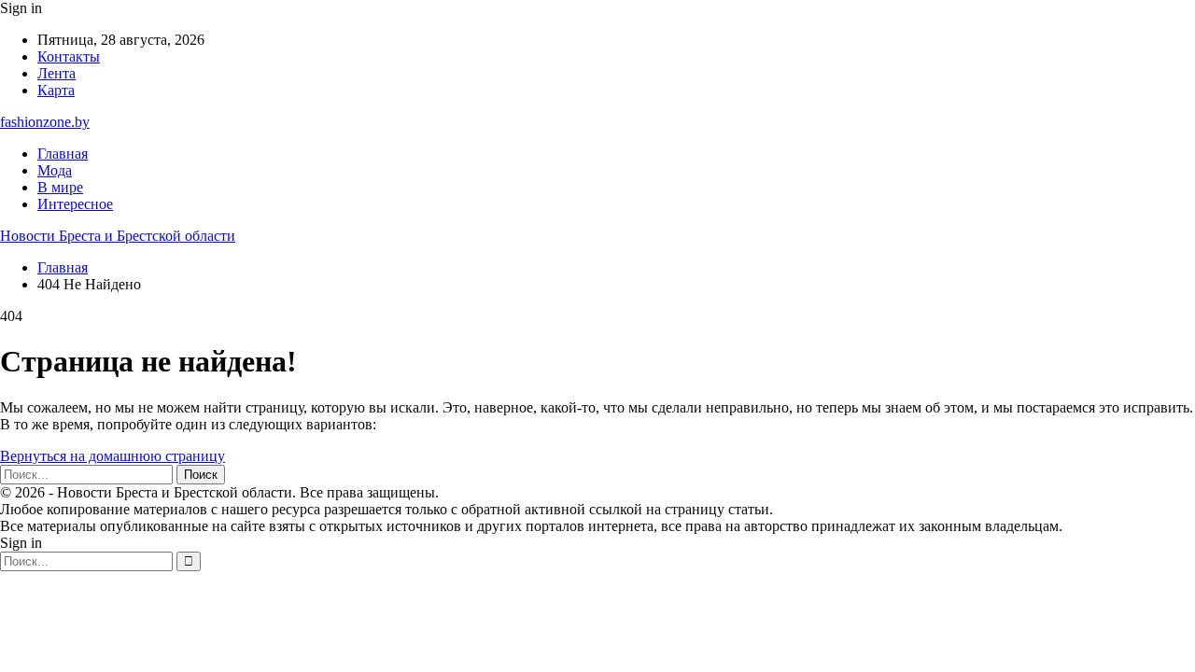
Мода (54, 170)
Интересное (75, 204)
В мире (60, 187)
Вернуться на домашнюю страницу (112, 456)
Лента (56, 73)
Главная (62, 153)
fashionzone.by (45, 122)
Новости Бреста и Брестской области (117, 236)
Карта (56, 90)
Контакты (68, 56)
